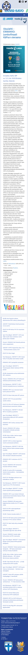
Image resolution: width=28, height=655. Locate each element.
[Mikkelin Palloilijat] (6, 6)
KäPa (16, 91)
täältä (4, 261)
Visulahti (17, 44)
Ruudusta (15, 268)
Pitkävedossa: (12, 264)
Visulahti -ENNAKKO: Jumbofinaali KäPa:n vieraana (12, 33)
